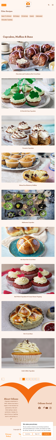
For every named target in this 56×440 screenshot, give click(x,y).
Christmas (24, 16)
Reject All (37, 434)
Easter (32, 16)
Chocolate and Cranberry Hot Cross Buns (28, 74)
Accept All (46, 434)
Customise (27, 434)
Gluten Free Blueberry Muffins (28, 185)
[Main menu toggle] (53, 5)
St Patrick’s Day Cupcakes (28, 111)
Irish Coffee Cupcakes (28, 371)
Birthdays (16, 16)
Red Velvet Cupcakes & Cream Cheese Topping (28, 296)
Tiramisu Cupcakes (28, 148)
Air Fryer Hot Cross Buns (28, 259)
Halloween (39, 16)
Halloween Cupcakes (28, 222)
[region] (37, 429)
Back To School (6, 16)
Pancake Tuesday (7, 19)
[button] (48, 5)
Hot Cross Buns (28, 333)
